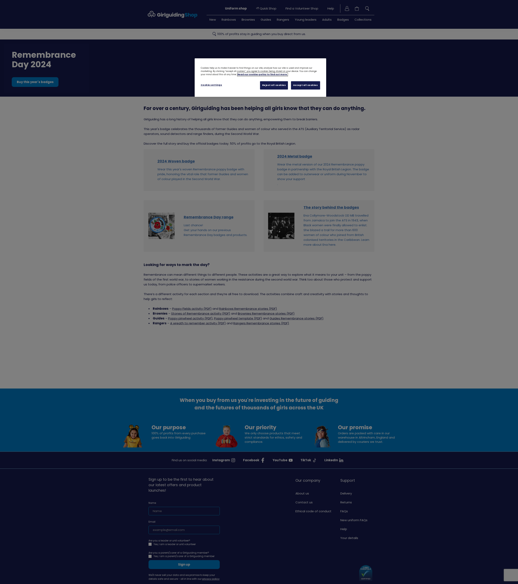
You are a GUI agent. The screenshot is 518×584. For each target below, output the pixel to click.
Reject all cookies (274, 85)
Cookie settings (211, 84)
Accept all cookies (305, 85)
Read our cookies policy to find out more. (263, 74)
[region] (260, 77)
